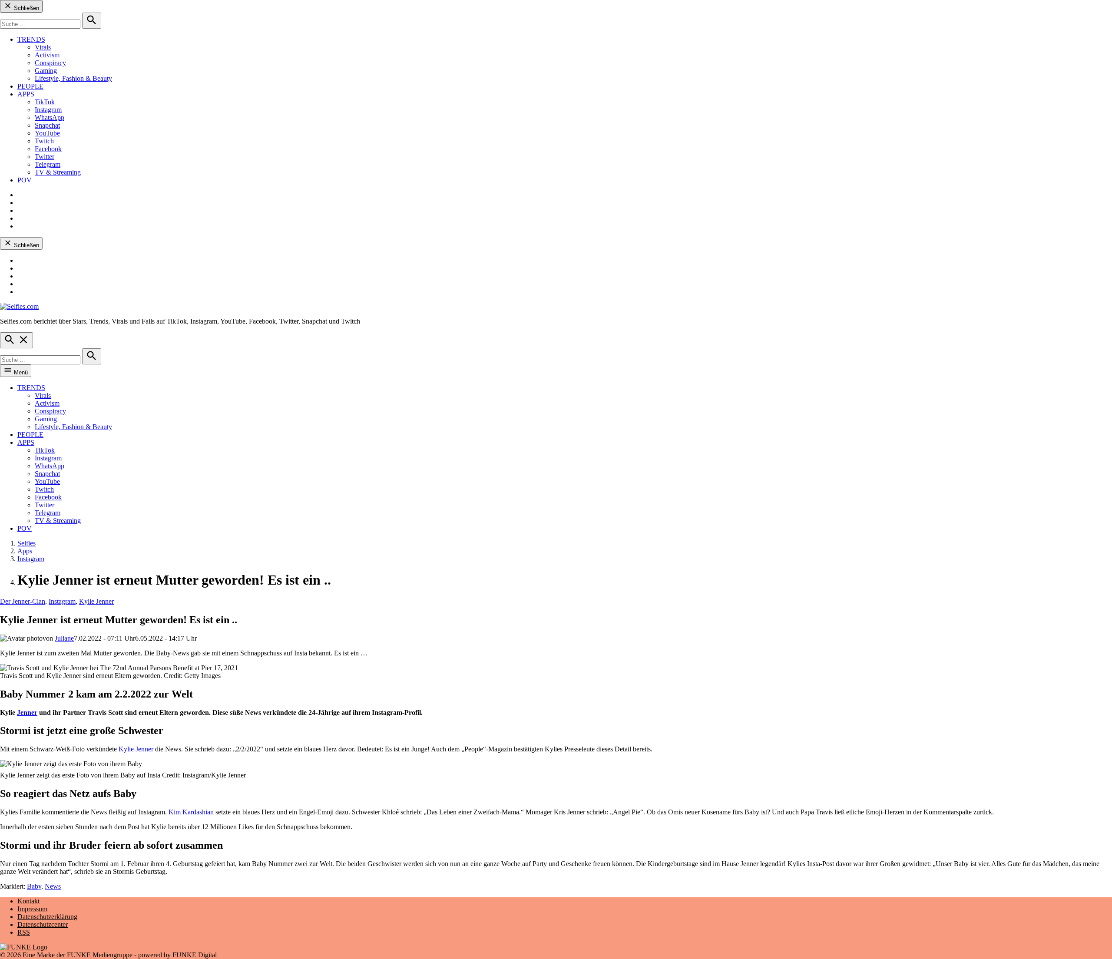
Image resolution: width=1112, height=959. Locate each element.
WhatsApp (49, 117)
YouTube (47, 133)
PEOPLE (30, 86)
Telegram (47, 164)
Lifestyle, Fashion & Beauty (73, 78)
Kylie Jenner (96, 601)
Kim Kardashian (191, 812)
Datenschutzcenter (42, 924)
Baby (34, 886)
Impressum (32, 909)
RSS (23, 932)
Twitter (44, 156)
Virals (43, 47)
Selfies (26, 543)
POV (24, 180)
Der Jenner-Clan (22, 601)
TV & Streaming (58, 172)
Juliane (64, 638)
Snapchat (47, 125)
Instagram (48, 109)
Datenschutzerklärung (47, 916)
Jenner (27, 712)
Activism (47, 55)
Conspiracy (50, 62)
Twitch (44, 141)
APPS (25, 94)
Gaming (46, 70)
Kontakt (28, 901)
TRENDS (31, 39)
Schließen (25, 8)
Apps (24, 551)
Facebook (48, 148)
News (53, 886)
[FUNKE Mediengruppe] (23, 947)
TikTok (45, 102)
